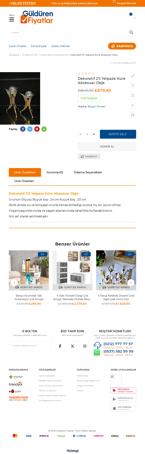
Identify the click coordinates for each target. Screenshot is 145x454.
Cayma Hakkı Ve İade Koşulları (52, 395)
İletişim (80, 390)
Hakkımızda (82, 376)
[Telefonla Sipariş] (132, 75)
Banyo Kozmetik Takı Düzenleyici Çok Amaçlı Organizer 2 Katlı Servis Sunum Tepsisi (29, 297)
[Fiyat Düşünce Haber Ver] (132, 104)
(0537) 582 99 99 (118, 351)
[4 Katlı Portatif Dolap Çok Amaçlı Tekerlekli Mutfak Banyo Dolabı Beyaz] (73, 270)
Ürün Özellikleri (25, 172)
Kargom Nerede (126, 3)
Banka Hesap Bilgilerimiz (88, 381)
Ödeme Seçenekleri (88, 172)
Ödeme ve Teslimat (47, 390)
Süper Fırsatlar (17, 46)
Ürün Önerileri (24, 181)
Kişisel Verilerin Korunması (51, 386)
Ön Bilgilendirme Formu (50, 400)
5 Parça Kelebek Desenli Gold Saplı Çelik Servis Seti (116, 297)
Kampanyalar (39, 46)
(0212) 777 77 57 (118, 344)
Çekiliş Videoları (60, 46)
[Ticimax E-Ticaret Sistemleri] (72, 451)
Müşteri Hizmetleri (85, 386)
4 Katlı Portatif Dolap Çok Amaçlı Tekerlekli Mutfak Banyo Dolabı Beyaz (72, 297)
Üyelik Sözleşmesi (47, 376)
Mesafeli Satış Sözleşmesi (50, 381)
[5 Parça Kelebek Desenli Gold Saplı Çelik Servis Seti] (116, 270)
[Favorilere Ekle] (132, 85)
